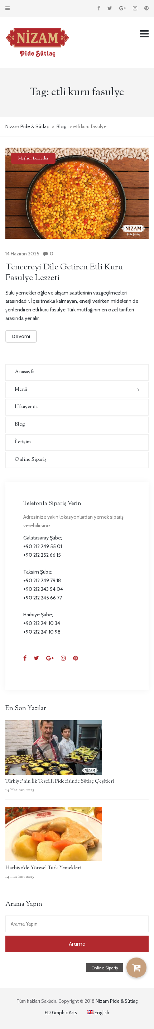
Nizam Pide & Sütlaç (117, 1001)
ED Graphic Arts (61, 1012)
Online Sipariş (31, 459)
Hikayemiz (26, 407)
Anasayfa (24, 372)
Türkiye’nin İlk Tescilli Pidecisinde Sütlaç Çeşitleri (59, 781)
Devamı (21, 336)
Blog (20, 424)
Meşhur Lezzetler (33, 158)
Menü (21, 389)
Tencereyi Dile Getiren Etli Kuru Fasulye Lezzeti (64, 272)
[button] (136, 968)
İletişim (23, 442)
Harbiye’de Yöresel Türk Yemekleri (43, 868)
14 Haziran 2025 (22, 253)
